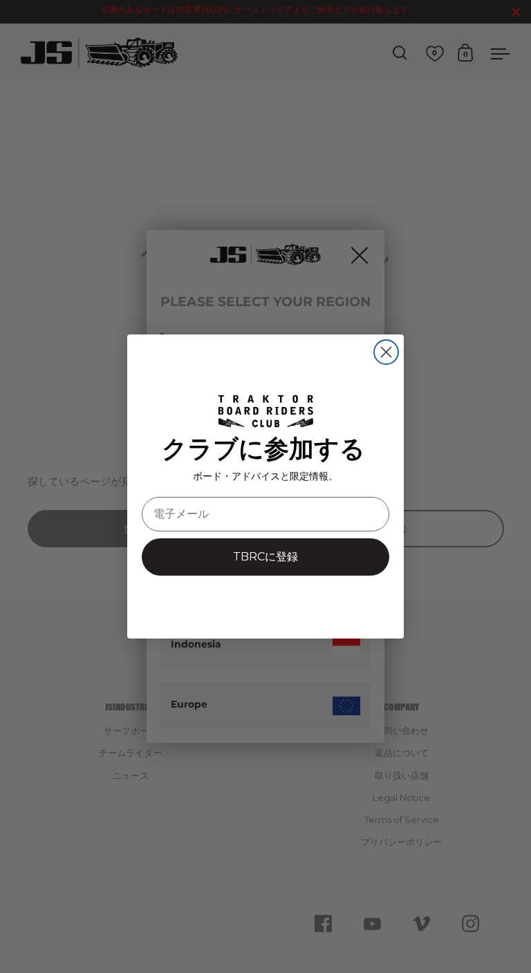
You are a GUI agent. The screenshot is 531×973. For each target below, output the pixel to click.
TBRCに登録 (265, 556)
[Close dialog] (386, 352)
